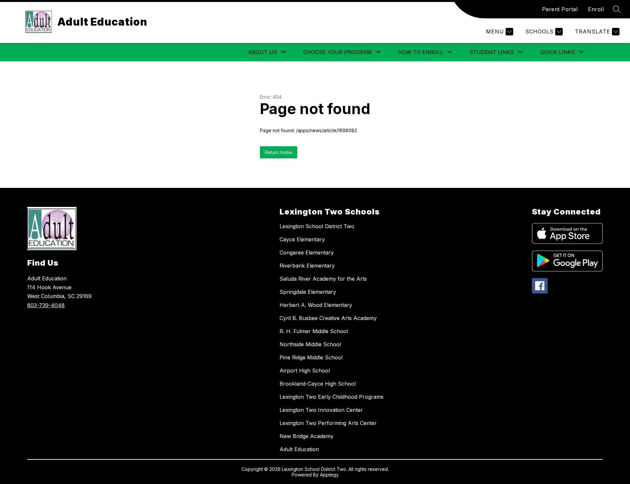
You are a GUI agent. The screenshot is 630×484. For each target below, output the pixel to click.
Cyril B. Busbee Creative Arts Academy (328, 318)
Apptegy (329, 474)
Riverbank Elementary (307, 265)
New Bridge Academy (306, 436)
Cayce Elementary (302, 239)
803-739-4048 (46, 305)
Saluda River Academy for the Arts (323, 278)
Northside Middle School (310, 344)
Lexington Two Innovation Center (321, 410)
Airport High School (305, 370)
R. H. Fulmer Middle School (314, 331)
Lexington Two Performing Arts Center (328, 423)
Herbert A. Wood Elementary (316, 305)
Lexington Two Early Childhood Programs (332, 396)
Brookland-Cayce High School (318, 383)
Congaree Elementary (307, 252)
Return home (278, 152)
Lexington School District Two (317, 226)
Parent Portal (560, 9)
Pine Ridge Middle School (311, 357)
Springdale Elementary (308, 292)
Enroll (596, 9)
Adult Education (299, 449)
